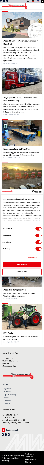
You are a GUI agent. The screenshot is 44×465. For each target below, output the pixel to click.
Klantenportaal (12, 430)
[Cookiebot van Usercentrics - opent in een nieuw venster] (32, 191)
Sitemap (28, 462)
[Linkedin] (1, 1)
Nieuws (6, 398)
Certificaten (29, 454)
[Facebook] (4, 1)
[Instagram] (7, 1)
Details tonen (32, 258)
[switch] (38, 235)
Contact (7, 404)
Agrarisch (7, 389)
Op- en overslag (10, 395)
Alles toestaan (22, 264)
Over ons (7, 401)
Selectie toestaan (22, 272)
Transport (7, 392)
